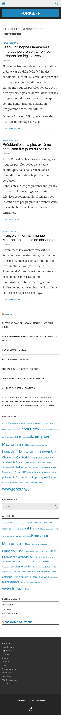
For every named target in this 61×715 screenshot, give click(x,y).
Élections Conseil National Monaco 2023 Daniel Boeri (28, 325)
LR (12, 467)
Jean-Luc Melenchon (43, 457)
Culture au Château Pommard (18, 388)
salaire (5, 482)
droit (29, 437)
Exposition (7, 650)
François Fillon (13, 451)
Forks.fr (30, 13)
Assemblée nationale (10, 429)
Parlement (19, 471)
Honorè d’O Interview (14, 349)
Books (5, 658)
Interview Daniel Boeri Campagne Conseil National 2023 (30, 338)
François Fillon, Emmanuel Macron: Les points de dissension (29, 237)
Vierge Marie (37, 483)
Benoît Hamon (30, 428)
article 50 (30, 423)
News (5, 43)
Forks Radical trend (18, 622)
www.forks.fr (13, 489)
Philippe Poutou (50, 472)
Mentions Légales (10, 613)
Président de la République (29, 477)
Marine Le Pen (23, 467)
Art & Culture (8, 647)
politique (7, 477)
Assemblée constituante (44, 423)
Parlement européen (34, 472)
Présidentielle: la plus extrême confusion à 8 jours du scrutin (27, 146)
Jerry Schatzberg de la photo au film (23, 378)
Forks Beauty (8, 605)
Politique (13, 43)
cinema (55, 429)
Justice (45, 462)
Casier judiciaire (46, 429)
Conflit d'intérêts (7, 437)
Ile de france (44, 451)
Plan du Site (7, 609)
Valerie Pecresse (26, 482)
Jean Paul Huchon (36, 462)
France (30, 445)
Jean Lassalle (24, 462)
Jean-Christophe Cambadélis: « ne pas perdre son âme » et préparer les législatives (27, 51)
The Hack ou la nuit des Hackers (20, 369)
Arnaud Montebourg (20, 423)
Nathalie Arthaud (38, 467)
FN (25, 444)
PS (48, 477)
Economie (7, 672)
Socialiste (14, 482)
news (47, 467)
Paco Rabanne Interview (15, 359)
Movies (5, 654)
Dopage (24, 437)
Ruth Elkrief (54, 478)
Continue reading (11, 128)
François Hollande (31, 451)
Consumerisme (9, 669)
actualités (7, 423)
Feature (6, 661)
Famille (19, 444)
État (27, 489)
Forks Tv (10, 314)
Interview (6, 676)
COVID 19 (17, 437)
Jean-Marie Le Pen (11, 462)
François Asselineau (40, 445)
